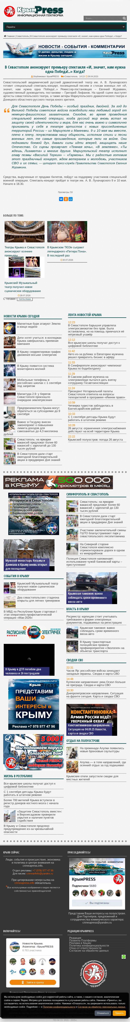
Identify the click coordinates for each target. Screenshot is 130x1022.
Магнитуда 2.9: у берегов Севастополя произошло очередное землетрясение (34, 397)
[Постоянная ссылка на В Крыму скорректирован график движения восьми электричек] (10, 361)
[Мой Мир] (71, 199)
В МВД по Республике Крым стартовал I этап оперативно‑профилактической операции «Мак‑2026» (30, 614)
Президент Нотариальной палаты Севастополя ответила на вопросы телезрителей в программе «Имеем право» (96, 394)
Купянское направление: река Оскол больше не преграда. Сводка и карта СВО (95, 683)
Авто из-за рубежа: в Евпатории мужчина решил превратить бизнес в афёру (95, 356)
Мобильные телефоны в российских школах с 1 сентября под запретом (39, 383)
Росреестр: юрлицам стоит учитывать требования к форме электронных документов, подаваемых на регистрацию (94, 619)
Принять (119, 1013)
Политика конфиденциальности (89, 945)
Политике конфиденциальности (59, 1007)
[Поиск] (124, 18)
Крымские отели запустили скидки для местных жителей (92, 778)
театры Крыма (25, 299)
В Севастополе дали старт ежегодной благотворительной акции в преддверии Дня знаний (38, 457)
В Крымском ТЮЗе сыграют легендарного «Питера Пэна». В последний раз (67, 251)
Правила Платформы (82, 940)
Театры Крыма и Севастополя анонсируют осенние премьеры (24, 251)
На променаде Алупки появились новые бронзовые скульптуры (102, 750)
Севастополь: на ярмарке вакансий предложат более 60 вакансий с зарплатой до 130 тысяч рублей (37, 444)
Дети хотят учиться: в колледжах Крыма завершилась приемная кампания (39, 340)
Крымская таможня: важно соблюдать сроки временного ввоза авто (99, 631)
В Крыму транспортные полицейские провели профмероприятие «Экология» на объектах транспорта (88, 595)
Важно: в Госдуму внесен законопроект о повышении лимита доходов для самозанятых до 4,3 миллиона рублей (31, 428)
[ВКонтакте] (61, 199)
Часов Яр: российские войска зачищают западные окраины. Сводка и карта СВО (93, 672)
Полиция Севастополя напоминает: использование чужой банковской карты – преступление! (94, 561)
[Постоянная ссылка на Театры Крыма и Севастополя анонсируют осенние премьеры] (25, 241)
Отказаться (103, 1013)
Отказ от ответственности (85, 948)
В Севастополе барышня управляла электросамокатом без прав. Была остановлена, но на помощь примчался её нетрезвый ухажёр (96, 330)
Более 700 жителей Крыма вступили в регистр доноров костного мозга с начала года (31, 803)
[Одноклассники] (66, 199)
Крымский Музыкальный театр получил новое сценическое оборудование (23, 287)
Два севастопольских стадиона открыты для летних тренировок (38, 599)
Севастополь (22, 36)
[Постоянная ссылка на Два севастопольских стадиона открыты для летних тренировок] (10, 607)
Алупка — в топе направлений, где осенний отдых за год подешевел (103, 764)
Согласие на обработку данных (89, 950)
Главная (11, 36)
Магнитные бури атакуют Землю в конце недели (39, 325)
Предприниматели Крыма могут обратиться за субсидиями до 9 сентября (38, 411)
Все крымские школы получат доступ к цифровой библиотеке (94, 344)
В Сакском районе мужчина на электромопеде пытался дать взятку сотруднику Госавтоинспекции (92, 380)
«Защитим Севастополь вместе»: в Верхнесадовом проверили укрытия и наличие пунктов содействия (39, 816)
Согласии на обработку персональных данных (101, 1007)
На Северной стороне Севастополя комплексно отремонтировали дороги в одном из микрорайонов (102, 549)
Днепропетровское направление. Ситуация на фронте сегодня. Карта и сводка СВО (94, 695)
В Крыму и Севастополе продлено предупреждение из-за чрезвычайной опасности (28, 829)
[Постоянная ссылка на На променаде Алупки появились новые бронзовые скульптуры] (72, 757)
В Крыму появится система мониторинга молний (35, 367)
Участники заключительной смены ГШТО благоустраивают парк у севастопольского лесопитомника (103, 533)
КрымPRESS (53, 76)
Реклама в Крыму (80, 943)
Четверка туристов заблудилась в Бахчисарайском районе (90, 407)
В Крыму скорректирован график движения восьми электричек (38, 353)
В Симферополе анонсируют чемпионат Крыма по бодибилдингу (95, 367)
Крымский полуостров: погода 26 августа (95, 439)
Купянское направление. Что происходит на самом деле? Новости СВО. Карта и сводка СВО (86, 727)
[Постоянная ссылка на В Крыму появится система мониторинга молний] (10, 375)
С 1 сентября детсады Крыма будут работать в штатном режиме (92, 418)
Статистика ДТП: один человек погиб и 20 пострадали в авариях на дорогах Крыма (25, 669)
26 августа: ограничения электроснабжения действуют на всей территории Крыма (97, 430)
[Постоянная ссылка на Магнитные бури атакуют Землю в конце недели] (10, 333)
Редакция (75, 938)
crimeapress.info (24, 883)
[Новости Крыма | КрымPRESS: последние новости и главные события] (33, 16)
